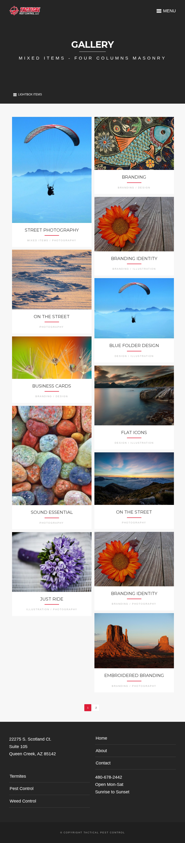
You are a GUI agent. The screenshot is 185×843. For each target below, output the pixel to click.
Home (101, 738)
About (101, 750)
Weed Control (23, 801)
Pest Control (21, 788)
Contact (103, 763)
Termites (18, 776)
